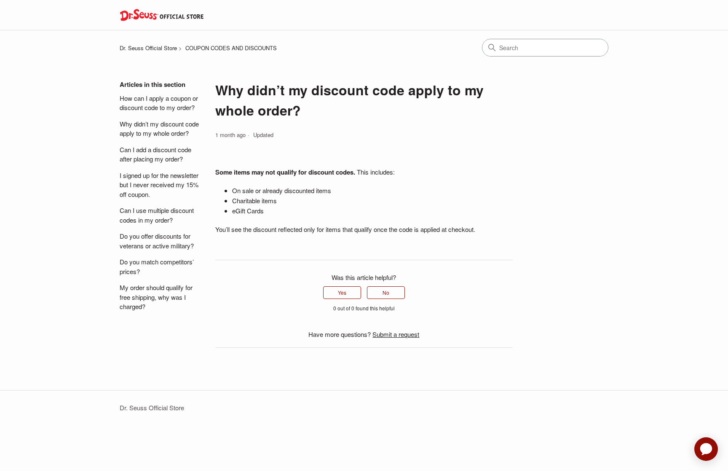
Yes (342, 292)
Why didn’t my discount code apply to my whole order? (159, 128)
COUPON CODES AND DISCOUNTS (231, 48)
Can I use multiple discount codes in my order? (157, 215)
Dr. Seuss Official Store (148, 48)
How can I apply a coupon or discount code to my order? (159, 103)
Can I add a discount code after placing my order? (155, 154)
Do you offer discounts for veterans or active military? (157, 240)
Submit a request (395, 334)
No (386, 292)
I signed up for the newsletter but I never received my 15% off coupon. (159, 185)
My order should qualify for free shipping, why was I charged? (156, 297)
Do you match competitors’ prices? (157, 266)
